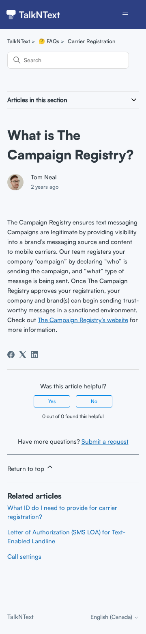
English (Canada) (112, 617)
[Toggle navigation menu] (125, 14)
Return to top (26, 469)
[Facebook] (11, 354)
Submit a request (105, 441)
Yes (52, 401)
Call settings (24, 556)
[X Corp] (22, 354)
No (94, 401)
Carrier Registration (91, 41)
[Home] (33, 15)
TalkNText (18, 41)
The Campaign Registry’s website (83, 320)
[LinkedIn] (34, 354)
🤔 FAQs (49, 41)
